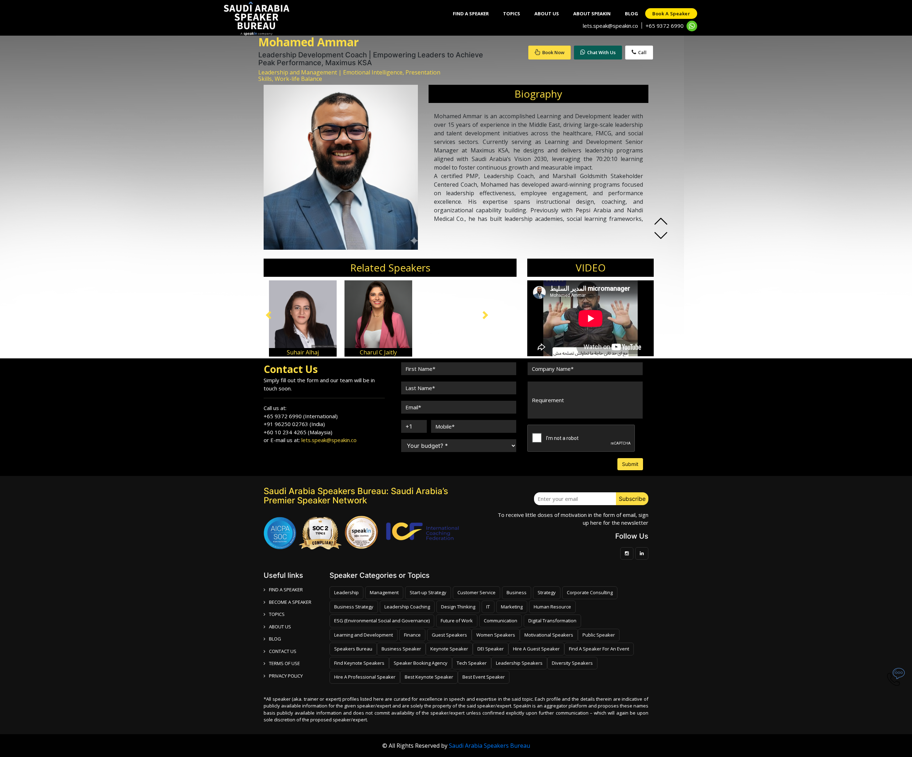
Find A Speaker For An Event (599, 648)
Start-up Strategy (428, 592)
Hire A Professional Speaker (364, 677)
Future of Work (457, 620)
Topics (511, 13)
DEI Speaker (490, 648)
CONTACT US (282, 651)
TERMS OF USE (284, 663)
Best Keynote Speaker (429, 677)
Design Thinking (458, 606)
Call (642, 52)
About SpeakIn (592, 13)
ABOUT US (280, 626)
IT (488, 606)
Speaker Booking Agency (420, 663)
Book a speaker (671, 13)
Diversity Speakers (572, 663)
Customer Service (476, 592)
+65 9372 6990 (665, 25)
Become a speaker (290, 602)
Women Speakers (495, 635)
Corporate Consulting (590, 592)
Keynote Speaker (449, 648)
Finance (412, 635)
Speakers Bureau (353, 648)
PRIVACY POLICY (286, 676)
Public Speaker (598, 635)
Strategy (547, 592)
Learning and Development (363, 635)
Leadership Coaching (407, 606)
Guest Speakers (449, 635)
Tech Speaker (472, 663)
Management (384, 592)
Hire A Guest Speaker (536, 648)
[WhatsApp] (691, 26)
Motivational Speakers (548, 635)
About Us (546, 13)
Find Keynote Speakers (359, 663)
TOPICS (277, 614)
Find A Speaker (471, 13)
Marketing (512, 606)
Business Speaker (401, 648)
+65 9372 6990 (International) (301, 416)
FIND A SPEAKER (286, 589)
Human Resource (552, 606)
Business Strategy (353, 606)
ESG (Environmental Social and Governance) (382, 620)
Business (517, 592)
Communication (500, 620)
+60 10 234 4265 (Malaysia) (298, 432)
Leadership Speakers (519, 663)
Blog (631, 13)
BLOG (275, 639)
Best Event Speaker (483, 677)
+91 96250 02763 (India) (294, 423)
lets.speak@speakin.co (610, 25)
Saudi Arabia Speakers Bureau (489, 746)
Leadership (346, 592)
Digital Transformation (552, 620)
